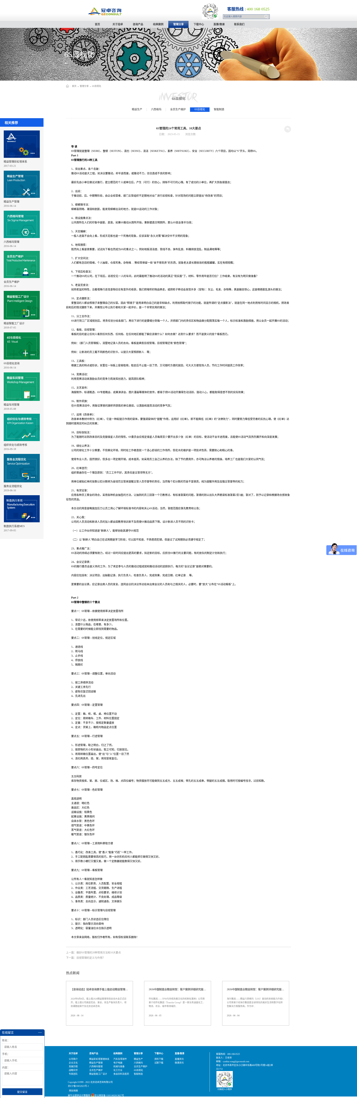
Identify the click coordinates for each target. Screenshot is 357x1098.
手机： (6, 1054)
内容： (6, 1067)
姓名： (6, 1040)
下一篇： (85, 957)
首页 (97, 24)
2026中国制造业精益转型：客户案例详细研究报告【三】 (177, 989)
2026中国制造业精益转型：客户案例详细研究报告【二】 (255, 989)
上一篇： (93, 952)
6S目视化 (96, 86)
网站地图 (73, 1090)
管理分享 (84, 86)
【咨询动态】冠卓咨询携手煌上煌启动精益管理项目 (99, 989)
